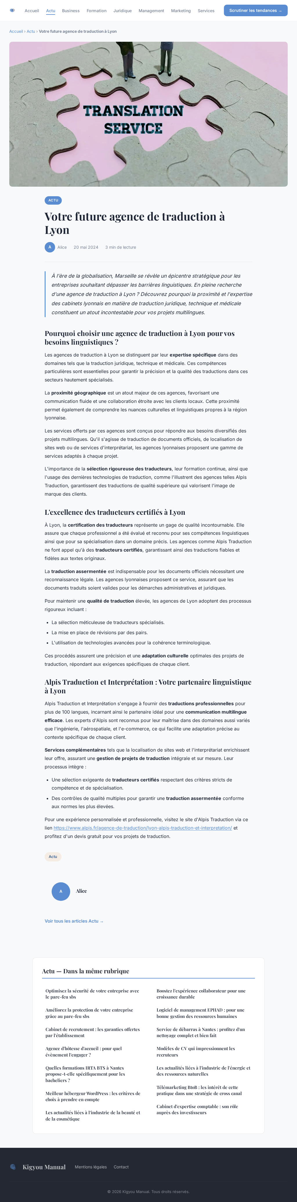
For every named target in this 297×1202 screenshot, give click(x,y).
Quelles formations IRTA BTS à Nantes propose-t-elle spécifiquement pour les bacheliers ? (85, 1074)
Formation (96, 10)
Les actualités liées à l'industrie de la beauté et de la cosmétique (93, 1115)
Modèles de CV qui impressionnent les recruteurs (196, 1051)
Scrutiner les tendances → (255, 10)
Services (206, 10)
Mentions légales (91, 1166)
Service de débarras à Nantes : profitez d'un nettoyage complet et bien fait (201, 1032)
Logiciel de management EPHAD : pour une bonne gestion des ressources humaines (201, 1013)
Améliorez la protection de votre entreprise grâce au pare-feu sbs (89, 1013)
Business (71, 10)
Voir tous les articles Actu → (74, 921)
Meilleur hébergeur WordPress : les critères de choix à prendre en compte (93, 1096)
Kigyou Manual (44, 1167)
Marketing (181, 10)
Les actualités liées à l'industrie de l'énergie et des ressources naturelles (203, 1071)
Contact (121, 1166)
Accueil (32, 10)
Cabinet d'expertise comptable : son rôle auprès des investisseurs (197, 1109)
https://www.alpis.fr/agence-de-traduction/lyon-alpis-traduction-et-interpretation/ (143, 828)
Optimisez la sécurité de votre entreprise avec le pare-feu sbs (92, 994)
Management (151, 10)
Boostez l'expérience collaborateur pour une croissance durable (201, 994)
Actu (50, 10)
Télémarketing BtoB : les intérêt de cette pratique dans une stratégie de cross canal (199, 1090)
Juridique (122, 10)
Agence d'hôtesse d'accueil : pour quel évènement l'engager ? (84, 1051)
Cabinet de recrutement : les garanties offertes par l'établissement (93, 1032)
